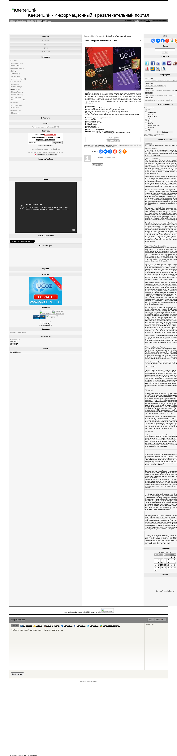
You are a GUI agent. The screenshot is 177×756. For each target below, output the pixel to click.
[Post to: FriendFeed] (163, 63)
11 (159, 562)
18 (159, 565)
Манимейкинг (16, 92)
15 (171, 562)
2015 (92, 36)
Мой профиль (21, 21)
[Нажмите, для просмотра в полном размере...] (113, 90)
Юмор (13, 113)
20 (165, 565)
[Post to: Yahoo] (169, 63)
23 (174, 565)
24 (155, 567)
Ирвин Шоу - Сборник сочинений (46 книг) (159, 90)
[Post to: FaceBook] (152, 63)
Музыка (14, 97)
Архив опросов (159, 134)
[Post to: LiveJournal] (158, 68)
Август (98, 36)
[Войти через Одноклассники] (125, 151)
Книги (13, 89)
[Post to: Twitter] (147, 63)
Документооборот (17, 79)
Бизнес (13, 66)
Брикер (97, 146)
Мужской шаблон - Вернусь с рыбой (157, 100)
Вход (45, 21)
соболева (102, 146)
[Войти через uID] (101, 151)
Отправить (97, 165)
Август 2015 (165, 552)
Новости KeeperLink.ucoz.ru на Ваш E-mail (45, 149)
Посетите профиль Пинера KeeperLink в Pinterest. (45, 152)
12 (162, 562)
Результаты (148, 134)
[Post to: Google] (158, 63)
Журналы (14, 81)
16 (174, 562)
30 (174, 567)
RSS (49, 21)
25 (159, 567)
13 (165, 562)
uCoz (99, 612)
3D (12, 60)
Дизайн (13, 76)
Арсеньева (91, 146)
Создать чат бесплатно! (88, 681)
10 (155, 562)
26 (162, 567)
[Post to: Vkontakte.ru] (163, 68)
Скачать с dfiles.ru (113, 137)
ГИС (12, 71)
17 (155, 565)
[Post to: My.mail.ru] (152, 68)
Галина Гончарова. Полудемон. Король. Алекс (161, 81)
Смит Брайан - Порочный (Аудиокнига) (158, 95)
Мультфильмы (16, 100)
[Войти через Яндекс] (115, 151)
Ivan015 (114, 145)
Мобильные (15, 94)
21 (168, 565)
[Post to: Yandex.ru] (147, 68)
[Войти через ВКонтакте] (105, 151)
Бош (85, 146)
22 (171, 565)
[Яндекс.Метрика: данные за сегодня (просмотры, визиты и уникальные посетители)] (46, 312)
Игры (13, 84)
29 (171, 567)
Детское (14, 73)
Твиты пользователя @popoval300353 (45, 127)
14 (168, 562)
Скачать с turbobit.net (113, 139)
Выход (39, 21)
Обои (13, 102)
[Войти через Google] (120, 151)
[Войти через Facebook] (110, 151)
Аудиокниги (15, 63)
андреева (124, 145)
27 (165, 567)
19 (103, 36)
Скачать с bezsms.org (113, 140)
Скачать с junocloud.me (113, 141)
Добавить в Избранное (18, 332)
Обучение (14, 105)
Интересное (15, 87)
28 (168, 567)
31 (155, 570)
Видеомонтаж (16, 68)
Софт (13, 108)
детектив (130, 145)
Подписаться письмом (45, 145)
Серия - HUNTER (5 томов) (154, 85)
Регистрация (31, 21)
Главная (12, 21)
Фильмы (14, 110)
